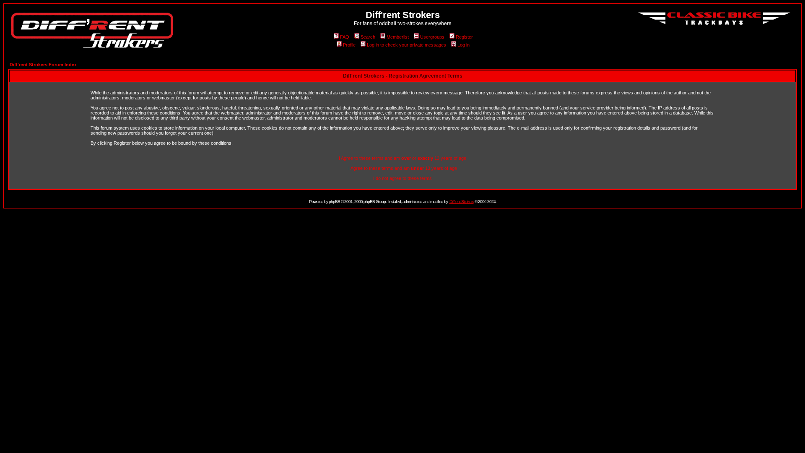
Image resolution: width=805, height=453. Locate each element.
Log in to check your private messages (406, 44)
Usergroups (432, 36)
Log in (463, 44)
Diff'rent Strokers (461, 201)
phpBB (334, 201)
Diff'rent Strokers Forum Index (43, 64)
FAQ (344, 36)
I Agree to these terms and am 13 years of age (402, 168)
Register (464, 36)
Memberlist (398, 36)
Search (368, 36)
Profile (349, 44)
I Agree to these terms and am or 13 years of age (402, 158)
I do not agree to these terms (402, 178)
